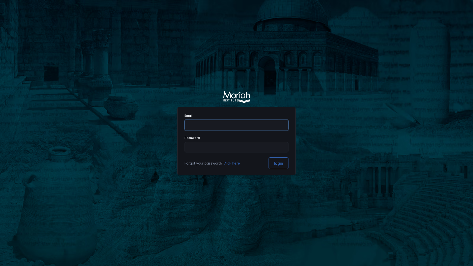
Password (192, 138)
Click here (231, 163)
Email (188, 115)
